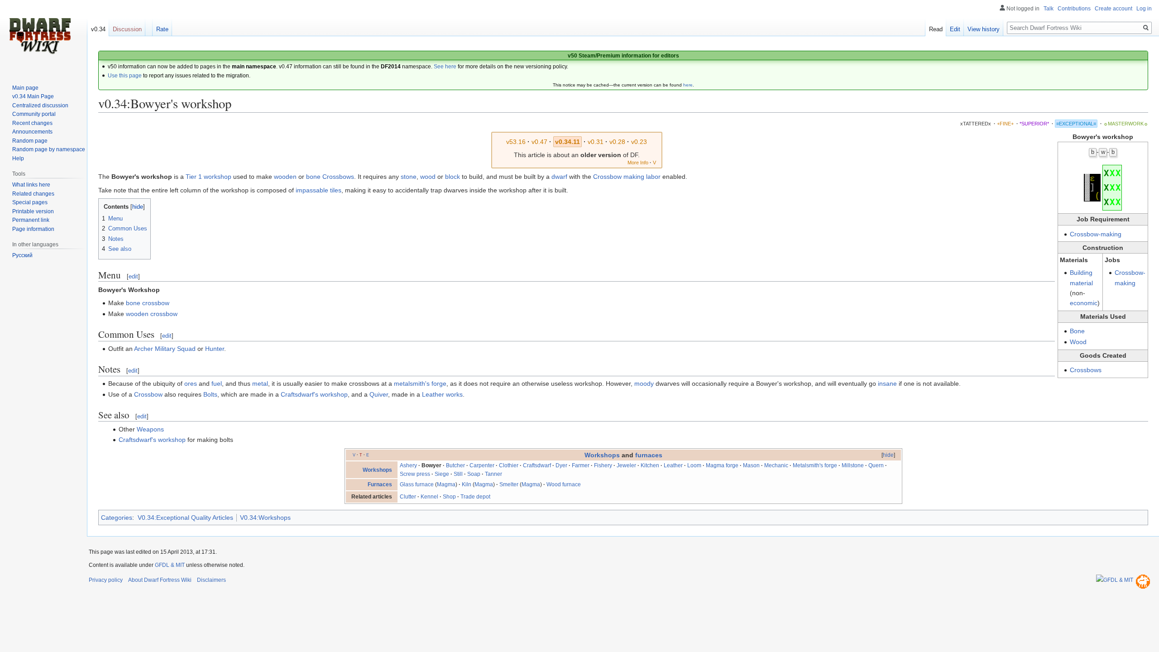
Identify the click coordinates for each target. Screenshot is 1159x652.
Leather (673, 465)
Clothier (508, 465)
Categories (116, 517)
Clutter (408, 497)
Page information (33, 229)
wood (428, 176)
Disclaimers (211, 580)
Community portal (34, 114)
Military (165, 348)
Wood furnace (563, 484)
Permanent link (30, 220)
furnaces (648, 455)
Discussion (127, 29)
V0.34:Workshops (265, 517)
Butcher (455, 465)
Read (936, 29)
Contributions (1074, 8)
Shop (449, 497)
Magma (446, 484)
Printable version (33, 211)
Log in (1144, 8)
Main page (25, 88)
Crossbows (1086, 370)
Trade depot (475, 497)
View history (983, 29)
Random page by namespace (48, 149)
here (688, 84)
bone (313, 176)
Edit (955, 29)
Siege (442, 474)
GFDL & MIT (170, 565)
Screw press (415, 474)
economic (1083, 303)
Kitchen (650, 465)
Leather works (442, 394)
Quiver (378, 394)
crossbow (155, 303)
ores (190, 383)
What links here (31, 185)
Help (18, 158)
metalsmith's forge (420, 383)
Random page (30, 141)
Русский (22, 255)
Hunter (214, 348)
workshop (217, 176)
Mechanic (776, 465)
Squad (186, 348)
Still (458, 474)
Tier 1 (194, 176)
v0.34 (98, 29)
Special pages (30, 202)
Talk (1049, 8)
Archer (143, 348)
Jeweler (626, 465)
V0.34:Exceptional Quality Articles (185, 517)
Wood (1078, 341)
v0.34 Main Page (33, 96)
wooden (285, 176)
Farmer (580, 465)
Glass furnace (417, 484)
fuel (216, 383)
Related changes (33, 194)
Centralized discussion (40, 105)
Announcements (32, 132)
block (452, 176)
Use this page (125, 75)
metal (260, 383)
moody (644, 383)
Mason (751, 465)
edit (133, 276)
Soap (473, 474)
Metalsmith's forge (815, 465)
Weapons (150, 429)
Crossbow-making (1095, 234)
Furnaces (380, 484)
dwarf (559, 176)
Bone (1077, 331)
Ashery (408, 465)
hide (888, 455)
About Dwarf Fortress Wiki (160, 580)
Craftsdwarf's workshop (314, 394)
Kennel (429, 497)
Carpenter (481, 465)
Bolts (210, 394)
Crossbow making (618, 176)
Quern (876, 465)
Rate (162, 29)
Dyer (561, 465)
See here (445, 66)
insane (887, 383)
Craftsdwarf (537, 465)
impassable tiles (318, 190)
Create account (1113, 8)
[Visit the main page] (40, 36)
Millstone (853, 465)
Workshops (602, 455)
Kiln (466, 484)
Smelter (508, 484)
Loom (694, 465)
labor (653, 176)
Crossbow (148, 394)
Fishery (603, 465)
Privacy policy (106, 580)
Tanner (493, 474)
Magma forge (722, 465)
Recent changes (32, 123)
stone (409, 176)
